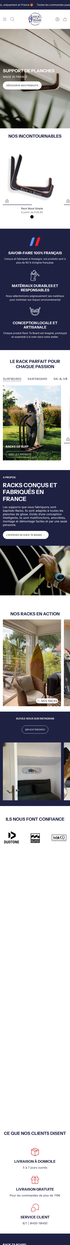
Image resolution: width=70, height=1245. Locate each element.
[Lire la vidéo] (38, 701)
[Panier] (65, 19)
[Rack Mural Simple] (32, 176)
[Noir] (32, 216)
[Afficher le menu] (4, 19)
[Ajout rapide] (7, 201)
